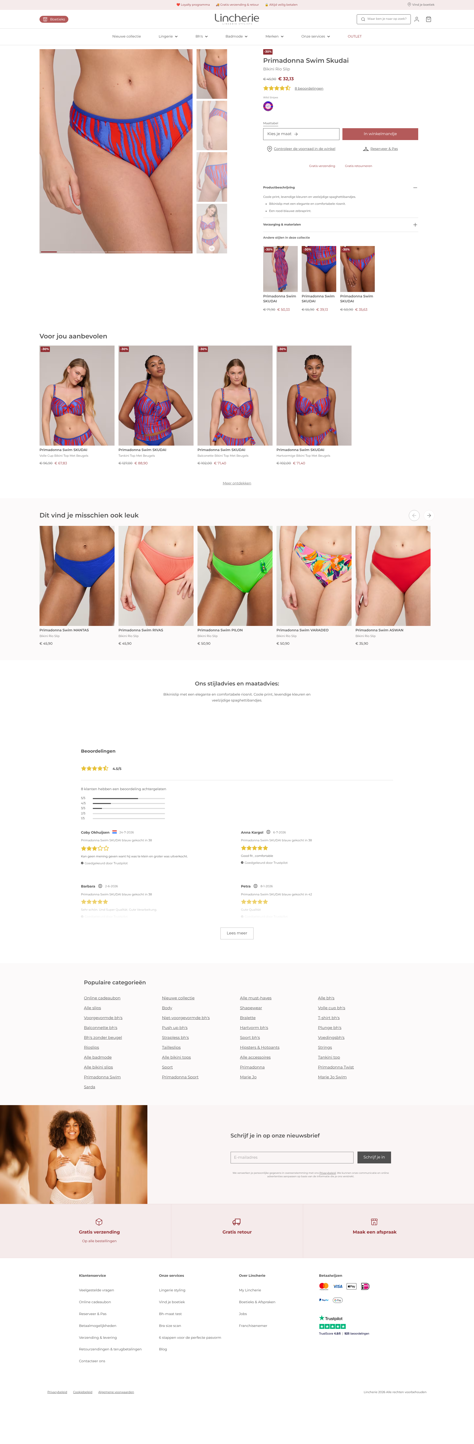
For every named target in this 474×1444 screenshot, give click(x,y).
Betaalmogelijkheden (97, 1325)
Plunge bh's (329, 1028)
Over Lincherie (252, 1275)
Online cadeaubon (102, 998)
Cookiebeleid (82, 1392)
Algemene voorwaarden (116, 1392)
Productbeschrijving (279, 187)
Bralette (248, 1018)
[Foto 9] (183, 252)
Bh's (199, 36)
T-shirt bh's (329, 1018)
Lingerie (166, 36)
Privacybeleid (327, 1173)
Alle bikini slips (98, 1067)
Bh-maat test (170, 1314)
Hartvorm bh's (254, 1028)
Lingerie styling (172, 1290)
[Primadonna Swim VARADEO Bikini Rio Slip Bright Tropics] (314, 576)
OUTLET (355, 36)
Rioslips (91, 1047)
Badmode (234, 36)
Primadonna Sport (180, 1077)
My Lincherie (250, 1290)
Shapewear (251, 1008)
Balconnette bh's (100, 1028)
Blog (163, 1349)
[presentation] (414, 515)
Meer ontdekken (237, 483)
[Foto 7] (150, 252)
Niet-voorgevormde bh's (186, 1018)
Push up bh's (175, 1028)
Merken (271, 36)
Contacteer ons (92, 1361)
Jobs (243, 1314)
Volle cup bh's (331, 1008)
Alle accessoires (255, 1057)
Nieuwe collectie (126, 36)
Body (167, 1008)
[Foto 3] (82, 252)
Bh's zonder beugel (103, 1037)
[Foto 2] (66, 252)
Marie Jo (248, 1077)
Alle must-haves (256, 998)
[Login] (417, 19)
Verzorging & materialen (282, 225)
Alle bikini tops (176, 1057)
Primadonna (252, 1067)
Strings (325, 1047)
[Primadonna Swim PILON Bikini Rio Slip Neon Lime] (235, 576)
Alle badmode (98, 1057)
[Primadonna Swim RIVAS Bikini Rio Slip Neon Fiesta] (156, 576)
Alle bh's (326, 998)
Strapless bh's (175, 1037)
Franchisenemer (253, 1325)
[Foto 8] (166, 252)
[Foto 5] (116, 252)
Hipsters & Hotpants (259, 1047)
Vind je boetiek (172, 1302)
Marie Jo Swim (332, 1077)
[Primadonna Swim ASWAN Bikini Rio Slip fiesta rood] (393, 576)
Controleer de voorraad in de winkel (305, 148)
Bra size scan (170, 1325)
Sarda (89, 1087)
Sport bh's (250, 1037)
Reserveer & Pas (384, 148)
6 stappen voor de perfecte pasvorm (190, 1337)
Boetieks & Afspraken (257, 1302)
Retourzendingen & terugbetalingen (110, 1349)
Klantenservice (92, 1275)
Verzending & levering (98, 1337)
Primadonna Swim (102, 1077)
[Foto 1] (49, 252)
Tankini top (329, 1057)
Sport (167, 1067)
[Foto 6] (133, 252)
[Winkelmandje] (428, 19)
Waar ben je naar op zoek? (387, 19)
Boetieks (57, 19)
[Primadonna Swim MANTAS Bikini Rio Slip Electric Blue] (77, 576)
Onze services (313, 36)
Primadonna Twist (336, 1067)
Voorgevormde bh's (103, 1018)
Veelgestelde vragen (96, 1290)
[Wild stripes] (268, 106)
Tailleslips (171, 1047)
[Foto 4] (99, 252)
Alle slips (92, 1008)
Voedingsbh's (331, 1037)
